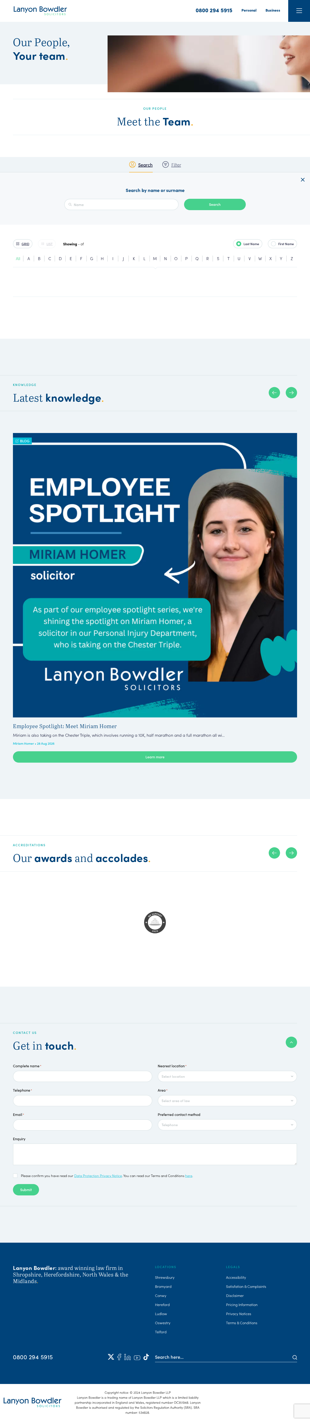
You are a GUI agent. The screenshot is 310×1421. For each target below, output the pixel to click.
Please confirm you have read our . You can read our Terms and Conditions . (107, 1175)
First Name (286, 243)
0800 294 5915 (214, 10)
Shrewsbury (165, 1277)
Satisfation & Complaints (246, 1286)
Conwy (160, 1295)
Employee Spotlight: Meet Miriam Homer (65, 726)
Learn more (155, 756)
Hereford (162, 1304)
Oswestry (162, 1322)
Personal (248, 10)
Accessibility (236, 1277)
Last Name (251, 243)
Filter (176, 164)
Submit (26, 1189)
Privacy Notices (238, 1313)
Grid (25, 243)
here (188, 1175)
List (50, 243)
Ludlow (161, 1313)
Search (145, 164)
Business (273, 10)
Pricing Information (242, 1304)
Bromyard (163, 1286)
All (18, 258)
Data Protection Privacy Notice (98, 1175)
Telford (161, 1331)
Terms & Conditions (241, 1322)
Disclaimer (235, 1295)
